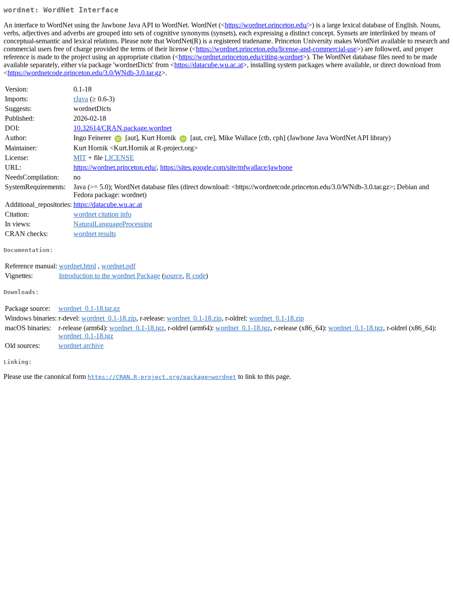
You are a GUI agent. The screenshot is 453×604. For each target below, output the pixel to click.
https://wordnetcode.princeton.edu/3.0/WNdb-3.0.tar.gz (84, 72)
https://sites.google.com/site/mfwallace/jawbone (226, 167)
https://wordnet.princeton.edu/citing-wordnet (241, 57)
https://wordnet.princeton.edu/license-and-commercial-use (276, 49)
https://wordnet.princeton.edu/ (266, 25)
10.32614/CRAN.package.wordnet (122, 128)
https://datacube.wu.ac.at (208, 65)
